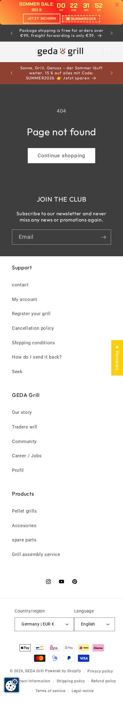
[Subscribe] (103, 237)
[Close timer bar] (117, 4)
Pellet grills (24, 511)
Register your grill (31, 313)
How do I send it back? (37, 357)
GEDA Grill (34, 671)
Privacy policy (100, 671)
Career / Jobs (27, 455)
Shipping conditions (33, 342)
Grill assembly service (36, 554)
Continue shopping (62, 155)
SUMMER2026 (83, 18)
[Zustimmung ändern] (11, 685)
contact (20, 284)
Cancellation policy (33, 328)
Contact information (31, 681)
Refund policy (103, 681)
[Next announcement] (111, 33)
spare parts (24, 540)
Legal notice (83, 691)
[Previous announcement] (11, 33)
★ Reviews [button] (117, 358)
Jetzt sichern (41, 18)
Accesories (24, 525)
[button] (13, 52)
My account (24, 299)
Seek (17, 371)
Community (24, 441)
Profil (18, 470)
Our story (22, 412)
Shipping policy (71, 681)
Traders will (24, 427)
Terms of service (50, 691)
